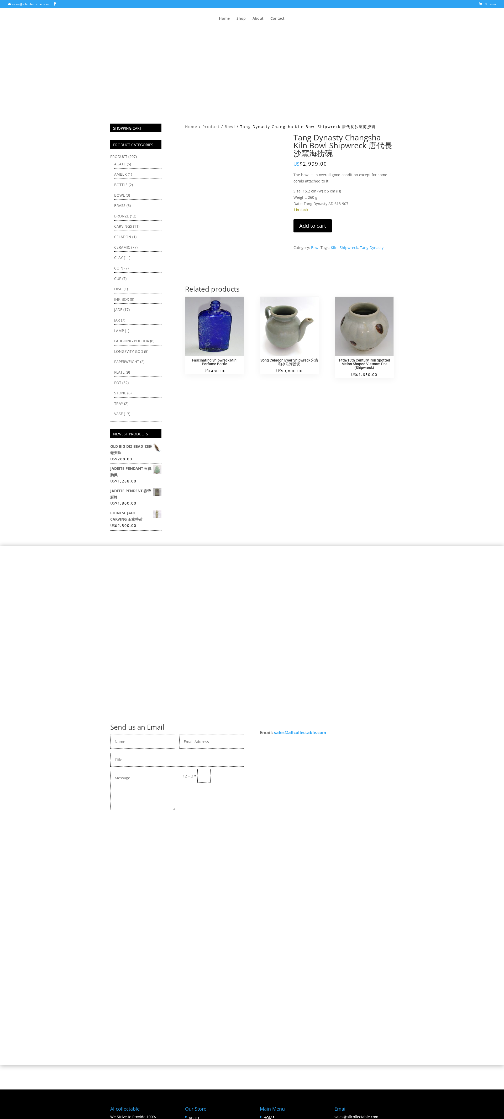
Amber (120, 174)
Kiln (334, 247)
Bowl (230, 126)
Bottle (121, 184)
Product (211, 126)
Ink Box (121, 299)
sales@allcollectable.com (300, 732)
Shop (241, 19)
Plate (119, 372)
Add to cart (312, 225)
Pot (117, 382)
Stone (120, 392)
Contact (277, 19)
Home (224, 19)
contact (250, 865)
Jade (118, 309)
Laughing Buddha (131, 340)
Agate (120, 163)
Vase (118, 413)
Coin (118, 268)
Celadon (122, 236)
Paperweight (126, 361)
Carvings (123, 226)
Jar (117, 320)
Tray (118, 403)
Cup (117, 278)
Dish (118, 288)
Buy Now (252, 880)
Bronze (121, 215)
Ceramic (122, 247)
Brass (119, 205)
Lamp (119, 330)
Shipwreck (349, 247)
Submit (229, 775)
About (258, 19)
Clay (118, 257)
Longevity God (128, 351)
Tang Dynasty (372, 247)
